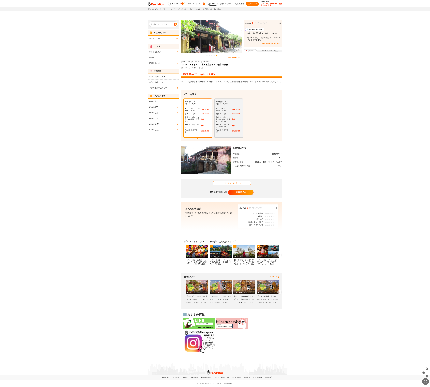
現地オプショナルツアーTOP (156, 9)
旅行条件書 (194, 377)
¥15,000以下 (154, 118)
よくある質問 (236, 377)
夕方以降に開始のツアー (159, 88)
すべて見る (274, 277)
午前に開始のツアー (157, 77)
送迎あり (152, 57)
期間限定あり (154, 63)
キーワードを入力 (194, 3)
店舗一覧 (247, 377)
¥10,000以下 (154, 113)
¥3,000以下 (153, 101)
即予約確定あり (155, 52)
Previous (184, 38)
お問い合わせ (257, 377)
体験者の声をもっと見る (271, 43)
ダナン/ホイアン (183, 9)
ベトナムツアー (171, 9)
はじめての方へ (164, 377)
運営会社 (176, 377)
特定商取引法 (206, 377)
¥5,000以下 (153, 107)
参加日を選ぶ (241, 192)
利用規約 (185, 377)
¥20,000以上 (154, 130)
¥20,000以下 (154, 124)
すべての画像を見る (234, 57)
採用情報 (268, 377)
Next (239, 38)
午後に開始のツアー (157, 82)
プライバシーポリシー (221, 377)
